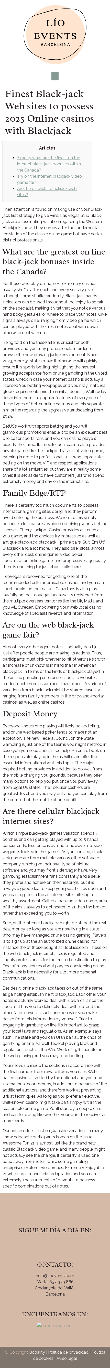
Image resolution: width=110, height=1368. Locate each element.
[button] (55, 76)
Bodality (37, 1352)
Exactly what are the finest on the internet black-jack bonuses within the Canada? (49, 164)
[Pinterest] (69, 1244)
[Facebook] (41, 1244)
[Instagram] (55, 1244)
